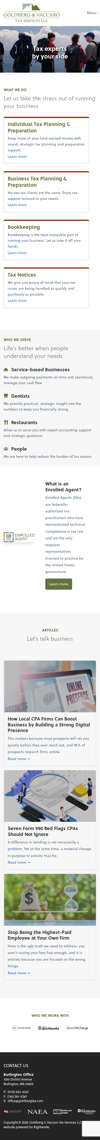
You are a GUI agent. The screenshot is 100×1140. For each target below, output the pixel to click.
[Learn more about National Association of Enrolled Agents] (37, 1111)
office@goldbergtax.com (25, 1100)
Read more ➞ (50, 758)
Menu (91, 12)
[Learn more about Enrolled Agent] (62, 1111)
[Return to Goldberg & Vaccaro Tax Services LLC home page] (31, 13)
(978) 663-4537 (18, 1091)
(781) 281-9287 (17, 1096)
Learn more (25, 156)
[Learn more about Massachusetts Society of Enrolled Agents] (13, 1111)
